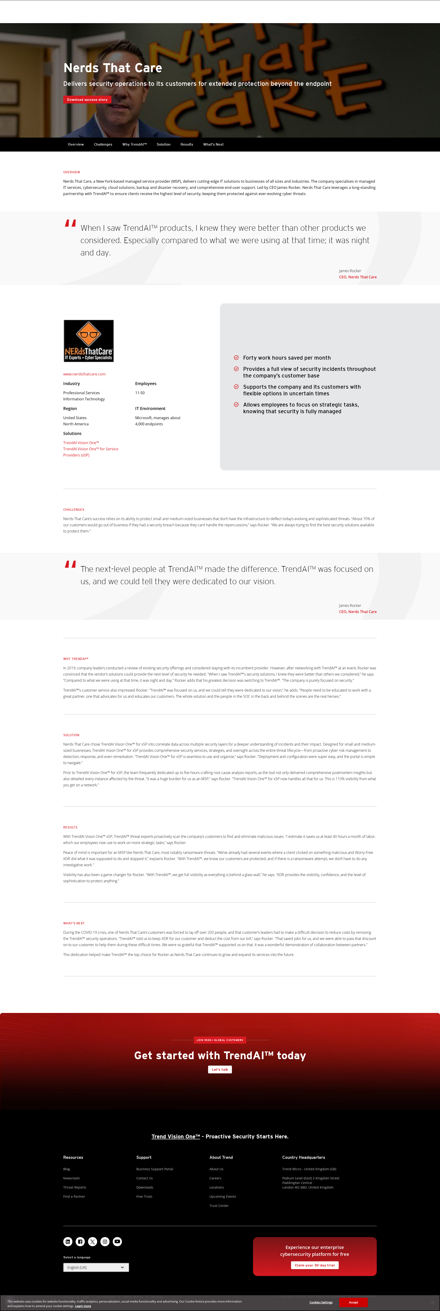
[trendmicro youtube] (117, 1241)
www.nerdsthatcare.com (84, 374)
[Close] (433, 1302)
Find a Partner (74, 1196)
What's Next (213, 144)
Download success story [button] (87, 99)
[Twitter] (92, 1241)
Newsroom (71, 1178)
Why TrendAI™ (134, 144)
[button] (96, 1267)
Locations (216, 1187)
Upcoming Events (222, 1196)
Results (187, 144)
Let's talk (220, 1069)
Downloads (144, 1187)
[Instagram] (105, 1241)
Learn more (83, 1306)
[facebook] (80, 1241)
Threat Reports (74, 1187)
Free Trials (144, 1196)
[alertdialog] (220, 1303)
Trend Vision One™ (175, 1136)
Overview (76, 144)
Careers (215, 1178)
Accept (353, 1302)
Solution (163, 144)
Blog (66, 1169)
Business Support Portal (154, 1169)
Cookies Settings (321, 1302)
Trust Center (219, 1205)
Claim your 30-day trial (313, 1264)
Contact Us (144, 1178)
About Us (216, 1169)
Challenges (103, 144)
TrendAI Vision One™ (81, 442)
